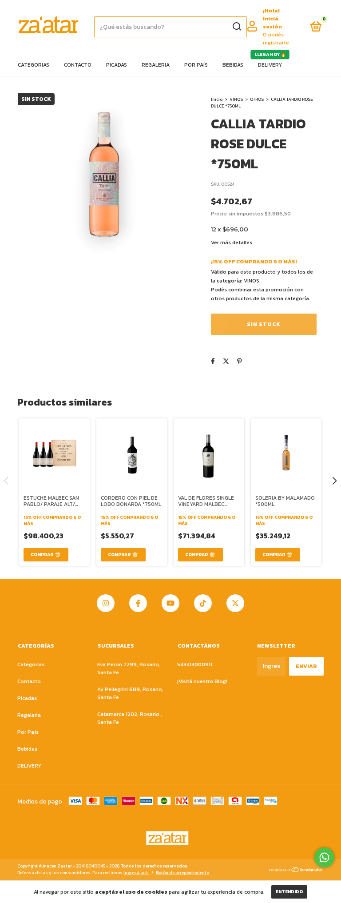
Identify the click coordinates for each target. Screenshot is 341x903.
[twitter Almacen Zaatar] (235, 603)
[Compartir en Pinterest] (239, 361)
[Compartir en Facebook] (213, 361)
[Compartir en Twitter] (226, 361)
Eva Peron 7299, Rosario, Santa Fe (128, 668)
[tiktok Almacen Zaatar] (203, 603)
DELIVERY (270, 65)
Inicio (216, 99)
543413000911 (194, 664)
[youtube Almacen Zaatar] (170, 603)
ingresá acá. (136, 872)
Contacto (77, 65)
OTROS (257, 99)
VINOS (236, 99)
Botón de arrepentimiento (182, 872)
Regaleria (156, 65)
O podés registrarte (276, 39)
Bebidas (232, 65)
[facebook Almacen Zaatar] (138, 603)
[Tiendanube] (296, 870)
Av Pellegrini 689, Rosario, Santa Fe (130, 693)
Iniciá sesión (272, 23)
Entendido (289, 891)
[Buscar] (236, 27)
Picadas (116, 65)
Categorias (33, 65)
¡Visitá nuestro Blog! (202, 681)
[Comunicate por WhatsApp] (324, 857)
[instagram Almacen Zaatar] (106, 603)
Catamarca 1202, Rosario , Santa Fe (129, 718)
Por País (196, 65)
